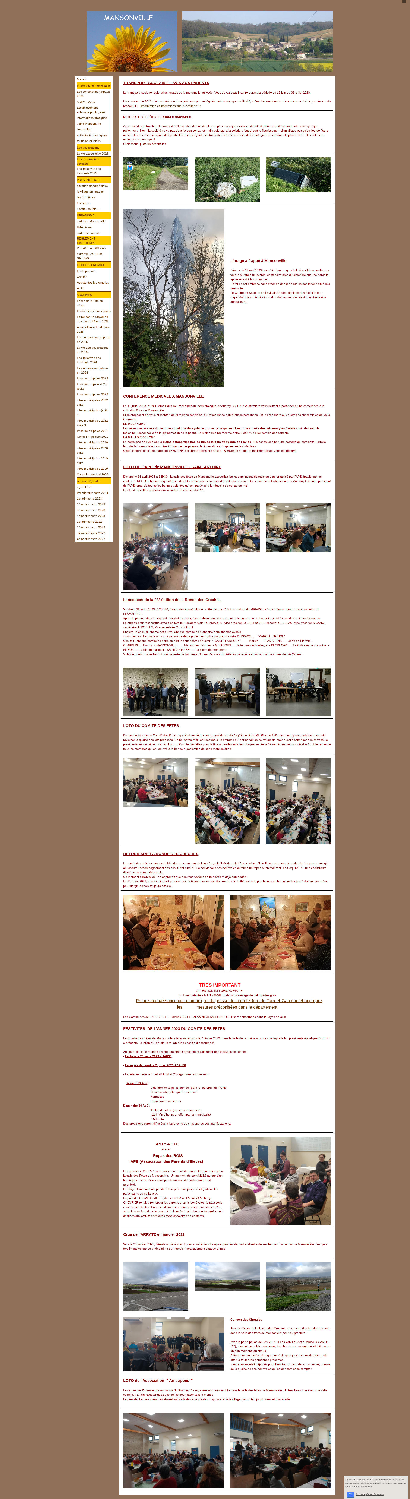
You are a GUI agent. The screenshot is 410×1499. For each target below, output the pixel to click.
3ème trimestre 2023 (91, 510)
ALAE (80, 288)
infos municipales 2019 (92, 468)
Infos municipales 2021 (92, 431)
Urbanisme (84, 227)
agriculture (84, 487)
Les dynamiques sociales (88, 161)
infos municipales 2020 (92, 442)
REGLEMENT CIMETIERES (86, 241)
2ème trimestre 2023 (91, 504)
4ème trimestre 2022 (91, 539)
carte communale (88, 233)
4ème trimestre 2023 (91, 516)
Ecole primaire (86, 271)
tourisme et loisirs (89, 141)
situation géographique (92, 185)
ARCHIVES (84, 295)
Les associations (88, 147)
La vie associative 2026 (92, 153)
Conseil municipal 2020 (92, 436)
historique (83, 203)
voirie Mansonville (89, 123)
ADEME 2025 (86, 102)
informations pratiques (92, 118)
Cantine (82, 276)
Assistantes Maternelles (93, 282)
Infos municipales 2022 (92, 394)
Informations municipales (94, 85)
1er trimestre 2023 (89, 498)
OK (350, 1494)
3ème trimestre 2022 (91, 533)
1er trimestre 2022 (89, 521)
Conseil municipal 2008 (92, 474)
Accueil (81, 79)
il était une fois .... (89, 209)
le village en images (90, 191)
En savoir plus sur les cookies (370, 1494)
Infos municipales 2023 (92, 378)
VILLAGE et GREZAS (91, 248)
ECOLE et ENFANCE (91, 265)
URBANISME (85, 215)
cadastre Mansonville (91, 221)
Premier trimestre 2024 (92, 492)
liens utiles (84, 129)
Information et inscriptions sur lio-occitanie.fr (171, 106)
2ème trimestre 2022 (91, 527)
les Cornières (86, 197)
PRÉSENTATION (88, 179)
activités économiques (92, 135)
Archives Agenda (88, 481)
